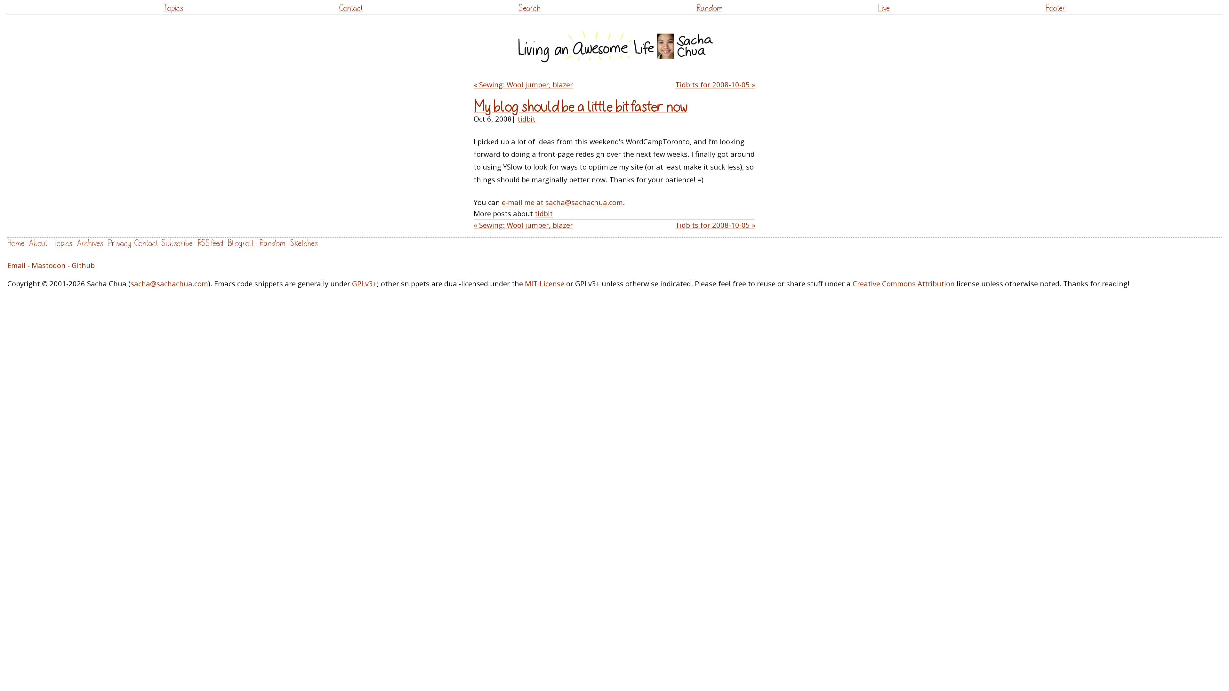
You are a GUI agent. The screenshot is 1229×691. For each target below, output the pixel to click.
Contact (351, 8)
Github (83, 265)
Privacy (119, 243)
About (38, 243)
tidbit (526, 118)
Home (15, 243)
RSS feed (210, 243)
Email (16, 265)
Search (529, 8)
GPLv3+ (364, 283)
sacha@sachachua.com (169, 283)
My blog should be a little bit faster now (580, 106)
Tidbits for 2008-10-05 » (715, 84)
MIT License (544, 283)
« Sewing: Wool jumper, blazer (523, 84)
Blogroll (241, 243)
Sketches (304, 243)
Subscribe (177, 243)
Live (884, 8)
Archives (90, 243)
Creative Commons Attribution (904, 283)
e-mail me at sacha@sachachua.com (562, 202)
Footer (1056, 8)
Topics (173, 8)
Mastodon (49, 265)
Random (709, 8)
